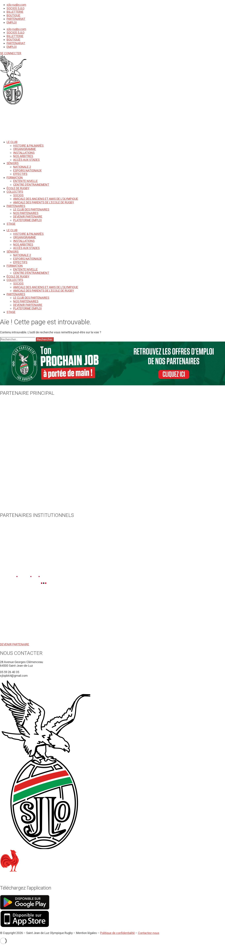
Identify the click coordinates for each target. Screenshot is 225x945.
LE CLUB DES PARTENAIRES (31, 209)
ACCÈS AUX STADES (26, 159)
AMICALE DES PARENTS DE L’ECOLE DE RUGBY (43, 202)
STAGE (11, 224)
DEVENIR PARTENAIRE (27, 216)
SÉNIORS (13, 163)
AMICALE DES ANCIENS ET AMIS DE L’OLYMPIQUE (45, 198)
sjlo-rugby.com (16, 4)
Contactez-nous (148, 933)
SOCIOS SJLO (15, 8)
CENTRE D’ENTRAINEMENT (31, 184)
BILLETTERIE (15, 11)
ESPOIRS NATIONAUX (27, 170)
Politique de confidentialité (117, 933)
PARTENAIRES (16, 206)
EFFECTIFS (20, 174)
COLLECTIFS (15, 191)
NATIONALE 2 (22, 167)
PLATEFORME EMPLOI (27, 220)
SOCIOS (18, 195)
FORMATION (15, 177)
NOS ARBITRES (23, 156)
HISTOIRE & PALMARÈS (28, 145)
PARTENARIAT (16, 19)
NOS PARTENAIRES (25, 213)
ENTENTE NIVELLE (25, 181)
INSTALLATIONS (24, 152)
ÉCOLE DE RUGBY (18, 188)
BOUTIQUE (13, 15)
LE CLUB (12, 142)
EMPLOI (12, 22)
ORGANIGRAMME (24, 149)
